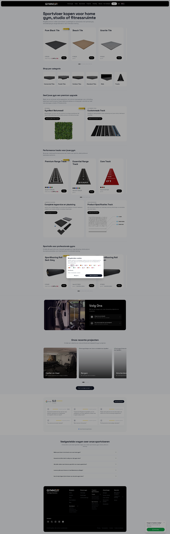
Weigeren (76, 275)
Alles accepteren (94, 275)
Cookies (78, 272)
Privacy (69, 272)
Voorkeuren (70, 270)
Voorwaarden (73, 272)
